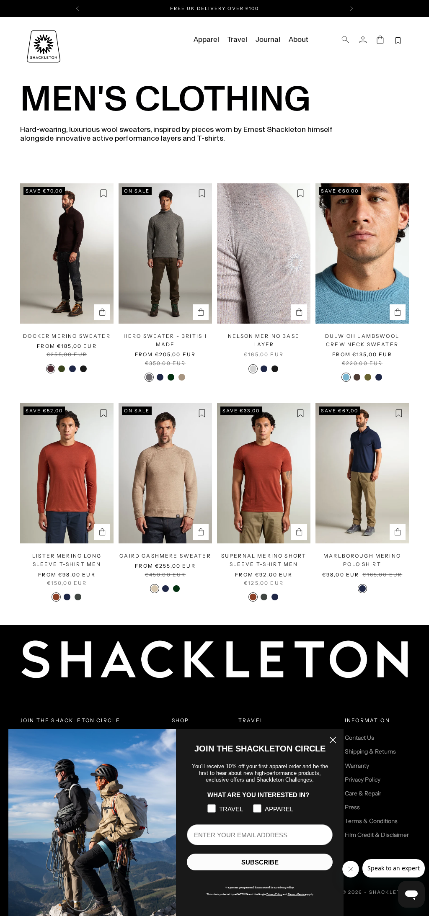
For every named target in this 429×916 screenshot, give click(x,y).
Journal (268, 40)
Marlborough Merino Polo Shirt (362, 560)
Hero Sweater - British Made (165, 340)
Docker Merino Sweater (66, 336)
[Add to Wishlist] (103, 193)
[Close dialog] (333, 740)
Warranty (357, 765)
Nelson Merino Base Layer (264, 340)
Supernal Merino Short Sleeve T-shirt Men (263, 560)
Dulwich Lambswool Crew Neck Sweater (362, 340)
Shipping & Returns (370, 751)
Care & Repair (363, 793)
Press (352, 807)
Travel (237, 40)
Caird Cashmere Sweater (165, 556)
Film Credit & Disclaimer (377, 835)
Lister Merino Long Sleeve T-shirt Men (66, 560)
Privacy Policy (362, 779)
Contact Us (359, 737)
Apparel (206, 40)
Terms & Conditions (371, 821)
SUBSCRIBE (260, 862)
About (298, 40)
